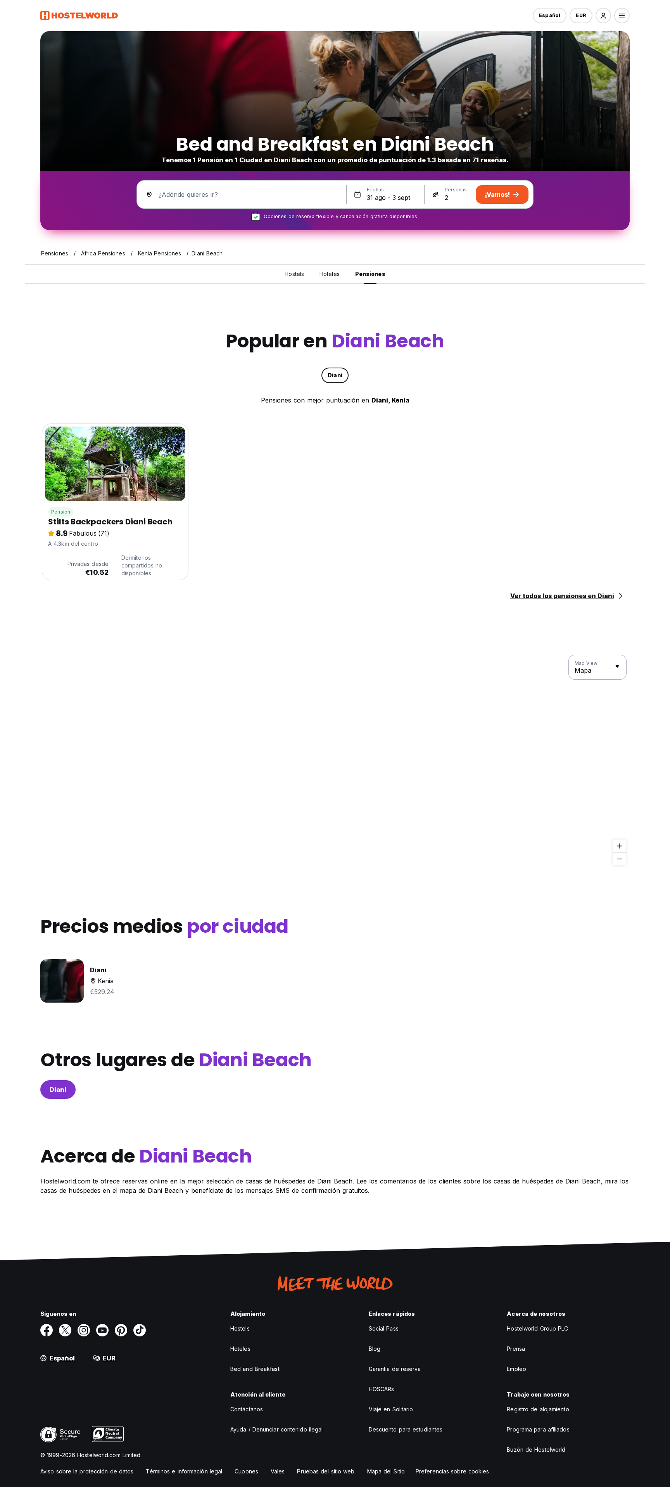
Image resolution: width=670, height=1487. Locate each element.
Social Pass (384, 1328)
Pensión (60, 512)
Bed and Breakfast (255, 1369)
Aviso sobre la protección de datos (86, 1471)
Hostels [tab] (294, 274)
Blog (374, 1348)
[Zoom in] (619, 846)
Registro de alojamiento (538, 1409)
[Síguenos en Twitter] (65, 1330)
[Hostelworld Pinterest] (121, 1330)
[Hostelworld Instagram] (84, 1330)
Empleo (516, 1369)
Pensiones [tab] (370, 274)
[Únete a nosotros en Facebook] (46, 1330)
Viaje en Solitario (391, 1409)
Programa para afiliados (538, 1429)
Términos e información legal (184, 1471)
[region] (335, 760)
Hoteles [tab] (329, 274)
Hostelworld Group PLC (537, 1328)
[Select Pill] (603, 15)
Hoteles (240, 1348)
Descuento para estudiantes (406, 1429)
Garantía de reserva (395, 1369)
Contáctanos (246, 1409)
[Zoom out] (619, 858)
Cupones (246, 1471)
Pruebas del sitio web (325, 1471)
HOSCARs (381, 1389)
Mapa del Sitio (386, 1471)
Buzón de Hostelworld (536, 1449)
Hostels (240, 1328)
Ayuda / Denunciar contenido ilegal (276, 1429)
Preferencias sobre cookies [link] (452, 1471)
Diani (58, 1089)
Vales (278, 1471)
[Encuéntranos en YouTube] (102, 1330)
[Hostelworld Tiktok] (139, 1330)
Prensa (516, 1348)
